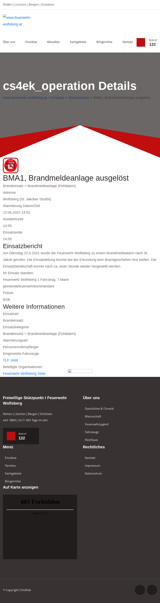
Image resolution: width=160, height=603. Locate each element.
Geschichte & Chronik (99, 408)
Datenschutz (93, 473)
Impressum (92, 465)
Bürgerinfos (104, 41)
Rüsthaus (91, 439)
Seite (41, 374)
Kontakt (128, 41)
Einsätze (31, 41)
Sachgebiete (13, 473)
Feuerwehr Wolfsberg (19, 374)
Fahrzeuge (92, 432)
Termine (10, 465)
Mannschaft (93, 416)
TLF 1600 (10, 360)
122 (152, 44)
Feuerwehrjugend (96, 424)
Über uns (9, 41)
